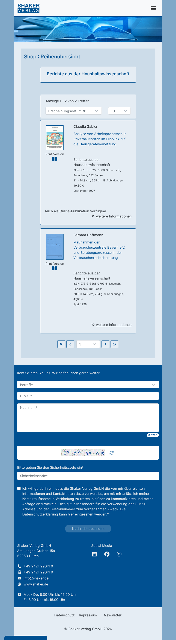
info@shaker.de (36, 578)
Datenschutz (64, 615)
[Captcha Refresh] (111, 453)
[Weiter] (105, 344)
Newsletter (112, 615)
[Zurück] (70, 344)
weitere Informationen (114, 216)
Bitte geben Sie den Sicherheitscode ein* (50, 467)
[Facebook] (107, 554)
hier (71, 514)
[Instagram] (119, 554)
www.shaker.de (36, 584)
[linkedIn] (94, 554)
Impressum (88, 615)
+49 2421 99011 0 (38, 566)
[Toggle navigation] (153, 8)
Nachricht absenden (88, 528)
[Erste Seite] (61, 344)
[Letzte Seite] (114, 344)
